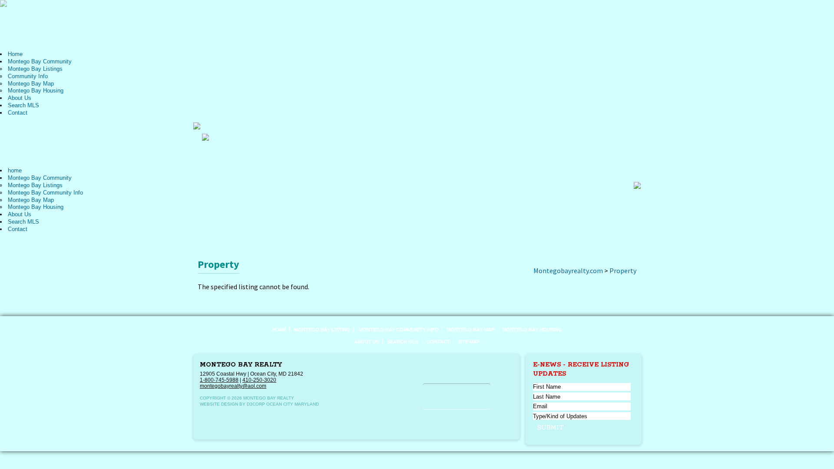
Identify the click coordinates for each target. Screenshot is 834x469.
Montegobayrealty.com (568, 270)
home (15, 170)
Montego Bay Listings (35, 69)
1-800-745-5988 (219, 380)
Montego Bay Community (40, 61)
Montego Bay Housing (35, 90)
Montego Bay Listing (322, 329)
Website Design (219, 404)
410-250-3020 (259, 380)
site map (469, 341)
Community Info (28, 76)
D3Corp (256, 404)
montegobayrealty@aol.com (233, 386)
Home (15, 54)
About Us (19, 98)
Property (622, 270)
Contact (17, 112)
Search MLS (23, 105)
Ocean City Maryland (292, 404)
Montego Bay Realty (241, 365)
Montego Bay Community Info (45, 192)
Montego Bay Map (31, 83)
